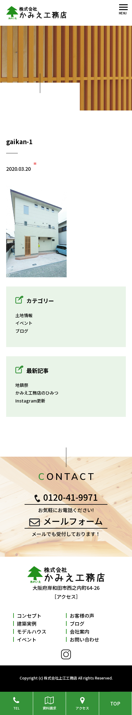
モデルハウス (31, 631)
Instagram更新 (30, 401)
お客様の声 (82, 615)
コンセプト (29, 615)
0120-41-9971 (70, 497)
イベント (24, 323)
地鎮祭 (21, 385)
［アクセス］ (66, 596)
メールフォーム (73, 521)
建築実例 (27, 623)
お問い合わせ (84, 639)
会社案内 (79, 631)
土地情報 (24, 315)
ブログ (21, 331)
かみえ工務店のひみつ (36, 393)
